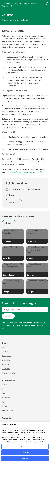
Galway (4, 385)
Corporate (6, 418)
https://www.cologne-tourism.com (25, 172)
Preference (25, 447)
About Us (6, 343)
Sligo (3, 402)
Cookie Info (6, 369)
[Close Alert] (46, 3)
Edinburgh (31, 275)
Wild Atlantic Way (7, 410)
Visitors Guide (8, 380)
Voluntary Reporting (9, 373)
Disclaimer (5, 364)
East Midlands (8, 275)
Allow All (25, 459)
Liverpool (31, 291)
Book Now (12, 202)
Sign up (8, 316)
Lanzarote (31, 241)
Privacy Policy (6, 356)
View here (5, 6)
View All (8, 223)
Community (6, 351)
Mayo (3, 389)
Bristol (30, 258)
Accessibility (6, 360)
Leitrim (4, 393)
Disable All (25, 453)
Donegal (4, 406)
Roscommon (6, 397)
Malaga (6, 291)
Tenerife (6, 258)
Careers (4, 347)
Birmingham (8, 241)
